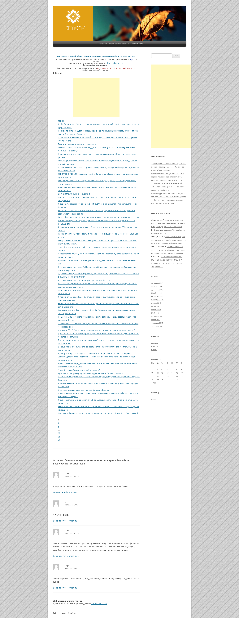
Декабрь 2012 (157, 290)
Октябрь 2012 (157, 296)
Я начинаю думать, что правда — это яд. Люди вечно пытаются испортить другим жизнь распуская (168, 223)
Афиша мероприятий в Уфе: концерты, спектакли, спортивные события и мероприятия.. (96, 56)
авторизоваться (99, 603)
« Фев (153, 383)
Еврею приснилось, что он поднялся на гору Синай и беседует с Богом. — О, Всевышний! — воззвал (168, 239)
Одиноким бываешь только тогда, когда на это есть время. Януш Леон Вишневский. (98, 413)
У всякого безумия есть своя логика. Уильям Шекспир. (84, 390)
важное (154, 343)
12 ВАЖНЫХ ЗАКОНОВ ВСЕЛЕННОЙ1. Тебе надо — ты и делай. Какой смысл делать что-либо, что (167, 186)
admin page (137, 43)
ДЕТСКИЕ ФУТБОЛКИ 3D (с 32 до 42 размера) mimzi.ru (84, 280)
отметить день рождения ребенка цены (116, 68)
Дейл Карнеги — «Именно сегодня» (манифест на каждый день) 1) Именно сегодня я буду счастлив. (168, 166)
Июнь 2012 (156, 309)
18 (59, 433)
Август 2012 (156, 303)
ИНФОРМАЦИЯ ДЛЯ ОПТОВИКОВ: (91, 194)
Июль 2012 (156, 306)
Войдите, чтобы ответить (65, 492)
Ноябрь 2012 (156, 293)
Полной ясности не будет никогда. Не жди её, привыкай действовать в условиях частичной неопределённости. (167, 176)
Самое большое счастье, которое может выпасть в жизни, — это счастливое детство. (98, 217)
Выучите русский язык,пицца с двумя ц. (77, 144)
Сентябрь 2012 (157, 299)
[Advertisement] (96, 97)
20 (59, 439)
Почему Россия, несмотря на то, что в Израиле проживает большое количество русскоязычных (168, 249)
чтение (154, 349)
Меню (61, 120)
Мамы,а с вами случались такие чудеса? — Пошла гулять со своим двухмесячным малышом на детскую (168, 200)
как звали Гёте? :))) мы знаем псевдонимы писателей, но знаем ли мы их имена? (96, 330)
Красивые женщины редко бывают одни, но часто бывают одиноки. (91, 373)
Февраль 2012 (157, 323)
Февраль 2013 (157, 283)
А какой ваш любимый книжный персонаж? (79, 370)
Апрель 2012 (156, 316)
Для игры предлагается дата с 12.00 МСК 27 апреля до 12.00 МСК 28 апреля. (95, 353)
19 (59, 436)
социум (154, 346)
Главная (73, 20)
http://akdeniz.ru (115, 63)
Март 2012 (155, 319)
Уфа (131, 59)
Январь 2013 (156, 286)
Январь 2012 (156, 326)
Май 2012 (155, 313)
